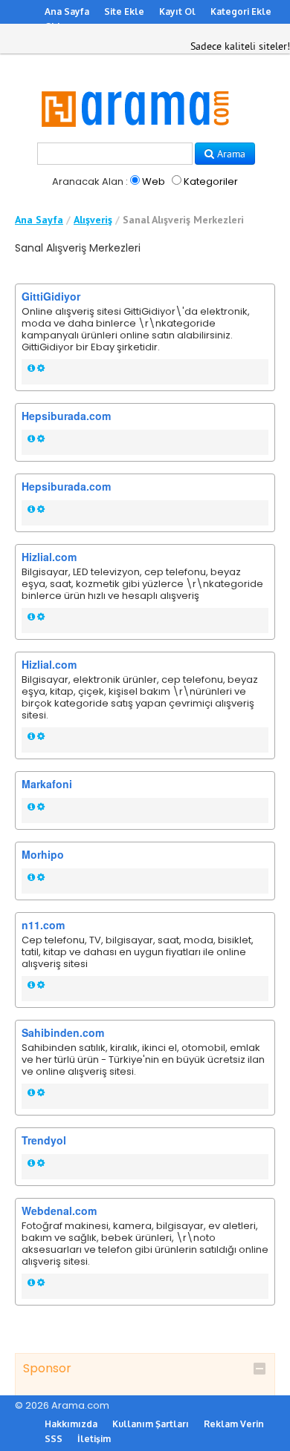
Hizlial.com (49, 556)
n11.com (43, 924)
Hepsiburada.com (66, 415)
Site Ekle (124, 11)
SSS (53, 1438)
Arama (229, 153)
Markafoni (47, 783)
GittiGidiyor (51, 296)
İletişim (94, 1438)
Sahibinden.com (63, 1032)
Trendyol (44, 1140)
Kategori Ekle (240, 11)
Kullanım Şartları (150, 1423)
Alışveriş (93, 219)
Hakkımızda (71, 1423)
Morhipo (43, 854)
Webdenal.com (59, 1210)
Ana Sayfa (67, 11)
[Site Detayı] (31, 368)
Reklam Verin (234, 1423)
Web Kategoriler (189, 181)
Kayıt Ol (177, 11)
